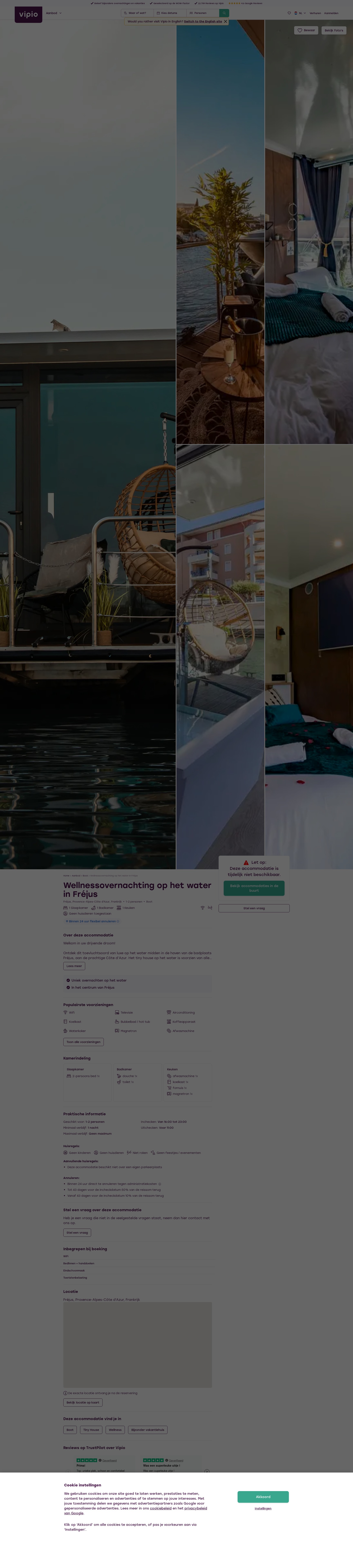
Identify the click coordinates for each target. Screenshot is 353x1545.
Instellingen (263, 1508)
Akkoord (263, 1497)
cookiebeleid (161, 1508)
